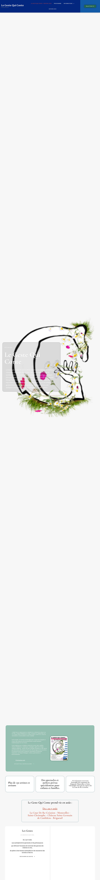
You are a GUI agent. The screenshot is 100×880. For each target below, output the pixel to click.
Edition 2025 (52, 9)
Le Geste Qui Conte (12, 5)
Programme (57, 3)
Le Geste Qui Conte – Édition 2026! (41, 3)
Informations (68, 3)
